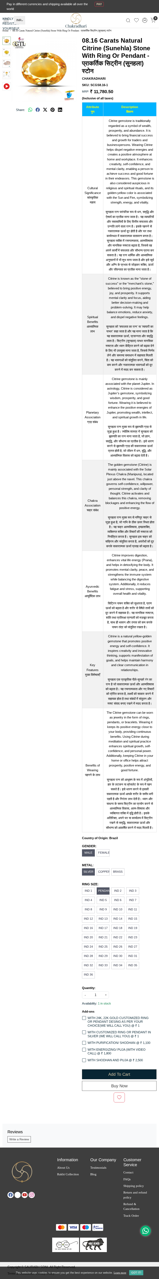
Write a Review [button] (19, 1139)
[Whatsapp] (30, 109)
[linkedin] (60, 109)
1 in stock (104, 1003)
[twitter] (45, 109)
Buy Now (119, 1086)
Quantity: (88, 988)
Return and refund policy (135, 1195)
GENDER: (89, 846)
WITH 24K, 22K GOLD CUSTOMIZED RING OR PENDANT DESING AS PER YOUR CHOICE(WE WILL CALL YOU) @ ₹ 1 (118, 1021)
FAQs (127, 1179)
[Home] (79, 22)
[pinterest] (52, 109)
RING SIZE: (90, 884)
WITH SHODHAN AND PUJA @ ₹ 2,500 (115, 1060)
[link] (128, 20)
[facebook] (37, 109)
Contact (128, 1172)
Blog (93, 1174)
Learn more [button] (120, 1272)
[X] (17, 1195)
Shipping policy (133, 1186)
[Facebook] (10, 1195)
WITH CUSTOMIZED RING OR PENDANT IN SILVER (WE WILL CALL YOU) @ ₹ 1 (119, 1034)
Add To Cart (119, 1074)
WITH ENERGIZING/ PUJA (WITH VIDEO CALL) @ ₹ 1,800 (117, 1051)
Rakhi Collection (68, 1174)
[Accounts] (145, 20)
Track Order (131, 1215)
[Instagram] (32, 1195)
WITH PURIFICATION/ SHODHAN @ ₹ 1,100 (119, 1042)
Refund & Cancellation (131, 1206)
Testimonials (98, 1167)
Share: (20, 110)
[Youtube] (25, 1195)
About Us (63, 1167)
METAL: (88, 865)
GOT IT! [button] (136, 1272)
